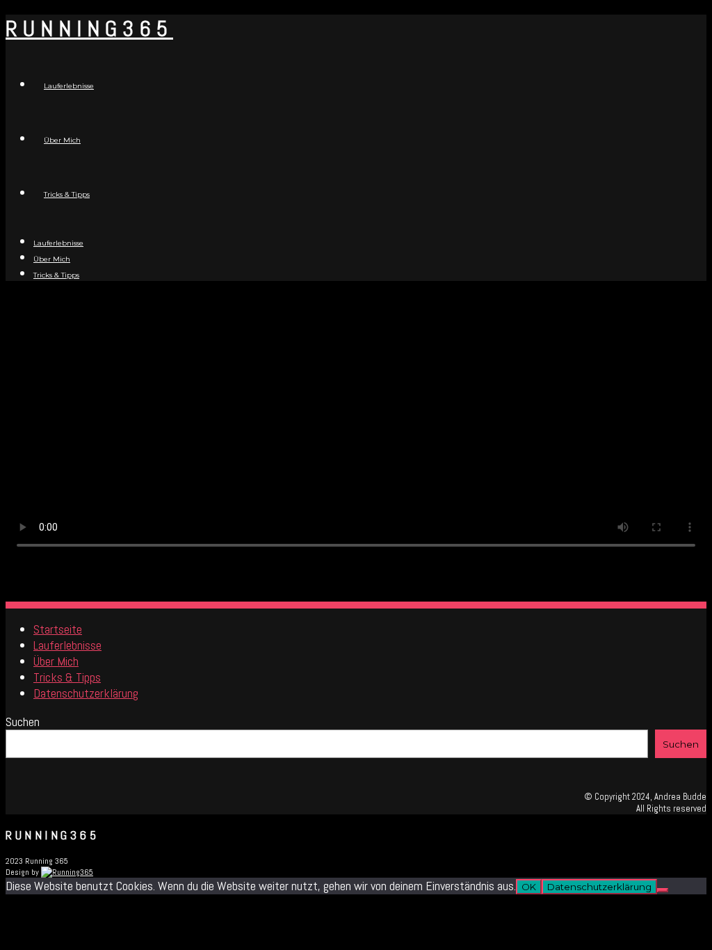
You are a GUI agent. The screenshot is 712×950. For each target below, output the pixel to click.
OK (528, 886)
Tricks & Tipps (67, 194)
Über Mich (62, 140)
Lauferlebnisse (69, 85)
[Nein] (662, 890)
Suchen (23, 722)
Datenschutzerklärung (85, 693)
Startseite (57, 629)
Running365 (89, 28)
